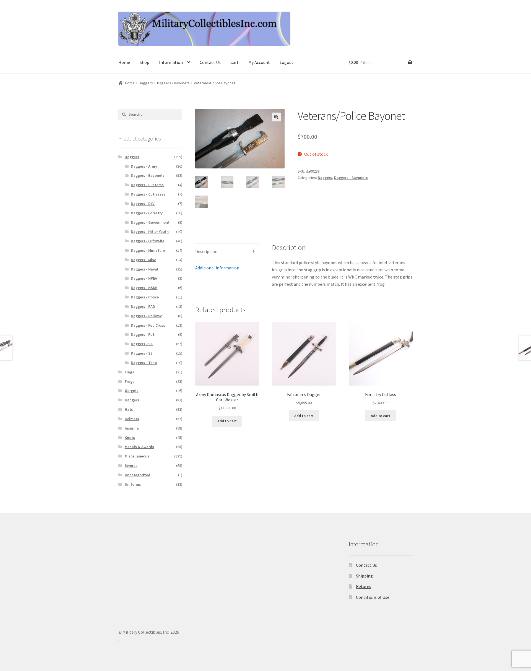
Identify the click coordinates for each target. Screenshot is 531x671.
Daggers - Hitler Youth (150, 231)
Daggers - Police (145, 297)
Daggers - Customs (147, 184)
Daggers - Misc (143, 259)
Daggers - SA (142, 343)
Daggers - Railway (146, 315)
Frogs (129, 381)
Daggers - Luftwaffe (147, 240)
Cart (234, 62)
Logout (286, 62)
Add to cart (227, 420)
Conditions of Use (372, 597)
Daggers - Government (150, 222)
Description (206, 251)
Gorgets (132, 390)
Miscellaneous (137, 456)
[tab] (227, 252)
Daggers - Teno (144, 362)
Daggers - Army (144, 166)
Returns (363, 586)
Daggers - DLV (143, 203)
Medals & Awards (139, 446)
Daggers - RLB (143, 334)
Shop (144, 62)
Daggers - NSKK (144, 287)
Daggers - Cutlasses (148, 194)
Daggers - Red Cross (148, 325)
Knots (130, 437)
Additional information (217, 268)
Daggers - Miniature (148, 250)
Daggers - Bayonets (173, 82)
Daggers (146, 82)
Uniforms (133, 484)
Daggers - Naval (144, 269)
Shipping (364, 576)
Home (124, 62)
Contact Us (210, 62)
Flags (129, 372)
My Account (259, 62)
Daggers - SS (142, 353)
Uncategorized (137, 474)
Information (171, 62)
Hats (129, 409)
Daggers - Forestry (147, 212)
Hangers (132, 399)
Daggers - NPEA (144, 278)
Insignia (132, 428)
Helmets (132, 418)
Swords (131, 465)
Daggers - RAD (143, 306)
